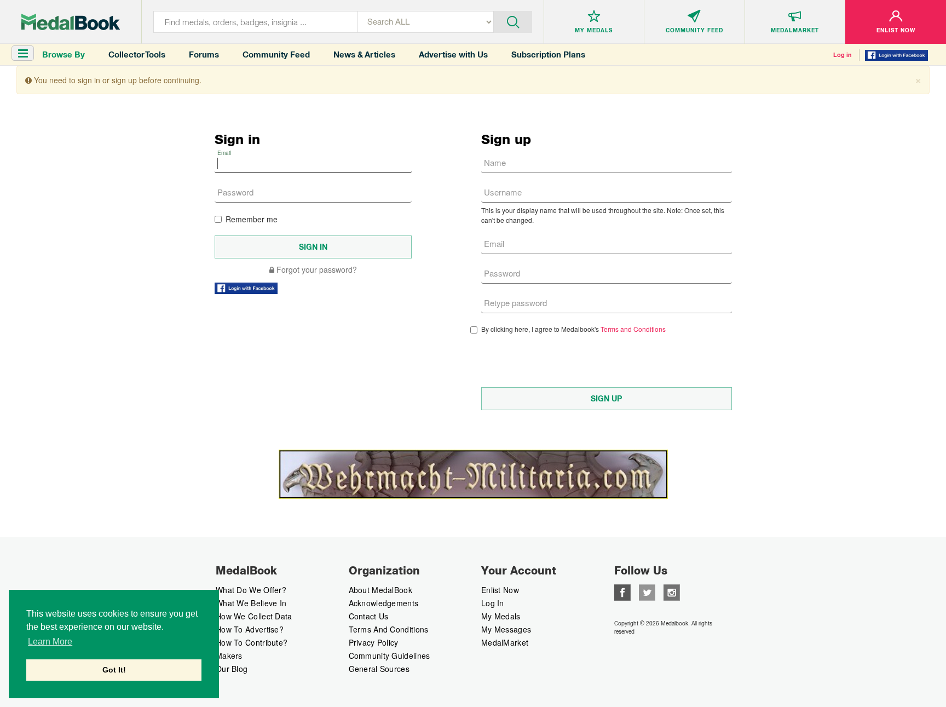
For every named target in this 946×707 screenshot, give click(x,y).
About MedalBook (381, 589)
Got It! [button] (114, 669)
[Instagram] (672, 591)
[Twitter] (647, 591)
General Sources (379, 668)
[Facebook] (622, 591)
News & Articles (364, 54)
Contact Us (369, 616)
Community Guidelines (389, 655)
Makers (229, 655)
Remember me (252, 219)
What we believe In (251, 602)
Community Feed (276, 54)
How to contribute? (251, 642)
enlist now (500, 589)
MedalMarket (504, 642)
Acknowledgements (384, 602)
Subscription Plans (548, 54)
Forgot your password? (315, 269)
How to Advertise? (250, 629)
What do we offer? (251, 589)
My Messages (506, 629)
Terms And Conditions (389, 629)
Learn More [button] (50, 641)
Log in (842, 55)
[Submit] (513, 21)
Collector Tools (136, 54)
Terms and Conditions (633, 329)
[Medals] (70, 22)
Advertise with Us (453, 54)
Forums (204, 54)
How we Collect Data (254, 616)
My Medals (501, 616)
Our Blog (231, 668)
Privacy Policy (374, 642)
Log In (492, 602)
